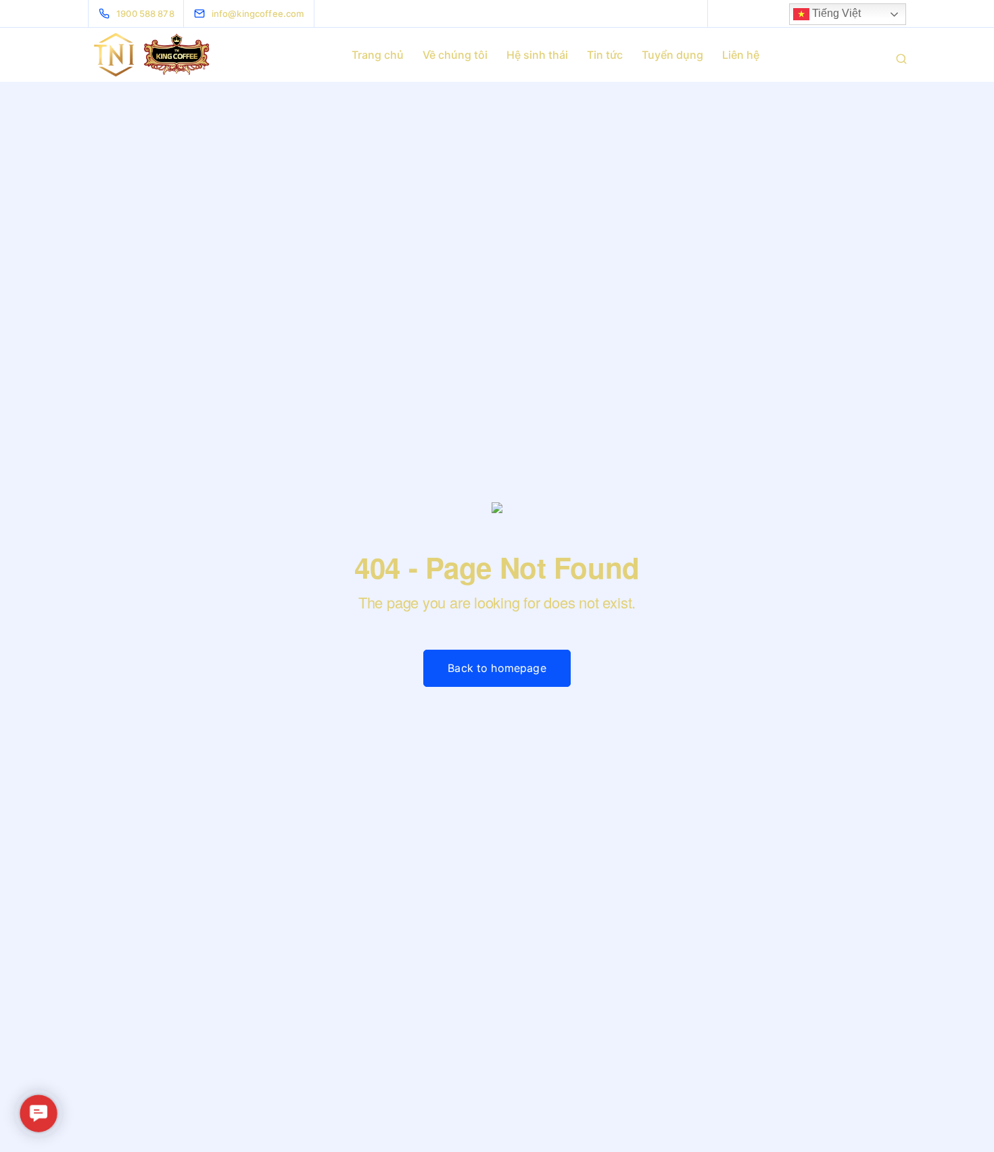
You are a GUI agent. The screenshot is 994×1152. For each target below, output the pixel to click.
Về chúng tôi (455, 55)
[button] (39, 1114)
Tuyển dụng (672, 55)
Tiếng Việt (835, 13)
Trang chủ (378, 55)
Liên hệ (740, 55)
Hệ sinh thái (537, 55)
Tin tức (605, 55)
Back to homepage (497, 668)
